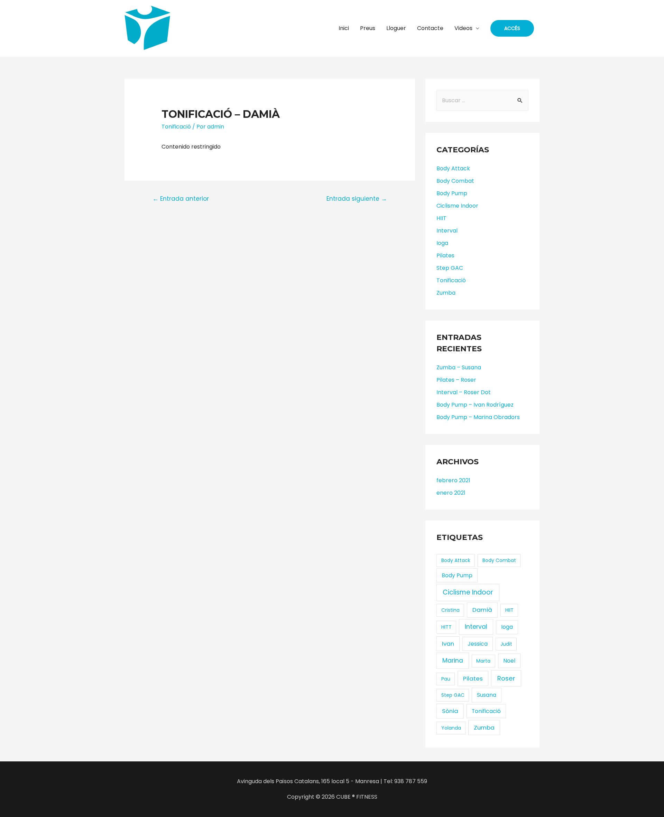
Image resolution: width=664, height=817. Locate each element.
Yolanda (451, 727)
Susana (486, 695)
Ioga (442, 243)
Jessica (478, 643)
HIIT (441, 218)
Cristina (450, 610)
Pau (445, 678)
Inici (344, 28)
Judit (506, 643)
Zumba (445, 293)
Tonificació (176, 127)
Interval (447, 231)
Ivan (448, 643)
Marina (452, 660)
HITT (446, 627)
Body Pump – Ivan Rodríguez (475, 405)
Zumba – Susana (458, 367)
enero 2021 (450, 493)
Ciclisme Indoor (457, 206)
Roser (506, 678)
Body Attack (453, 168)
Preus (367, 28)
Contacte (430, 28)
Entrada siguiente (356, 198)
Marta (483, 660)
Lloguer (396, 28)
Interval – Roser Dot (463, 392)
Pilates (445, 255)
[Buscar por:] (482, 100)
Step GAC (449, 268)
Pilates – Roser (456, 380)
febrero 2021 (453, 480)
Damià (482, 610)
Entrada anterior (181, 198)
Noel (509, 660)
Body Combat (455, 181)
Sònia (450, 711)
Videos (463, 28)
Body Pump (451, 193)
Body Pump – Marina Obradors (478, 417)
